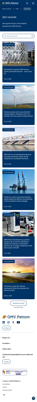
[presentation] (18, 36)
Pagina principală (6, 9)
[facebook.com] (13, 322)
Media (17, 9)
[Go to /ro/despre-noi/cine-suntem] (4, 394)
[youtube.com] (18, 322)
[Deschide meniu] (33, 3)
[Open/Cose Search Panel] (27, 3)
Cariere (6, 362)
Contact (6, 328)
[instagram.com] (8, 322)
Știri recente (27, 9)
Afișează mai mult (18, 303)
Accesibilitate (6, 384)
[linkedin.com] (3, 322)
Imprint (4, 387)
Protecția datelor (7, 390)
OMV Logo (5, 3)
